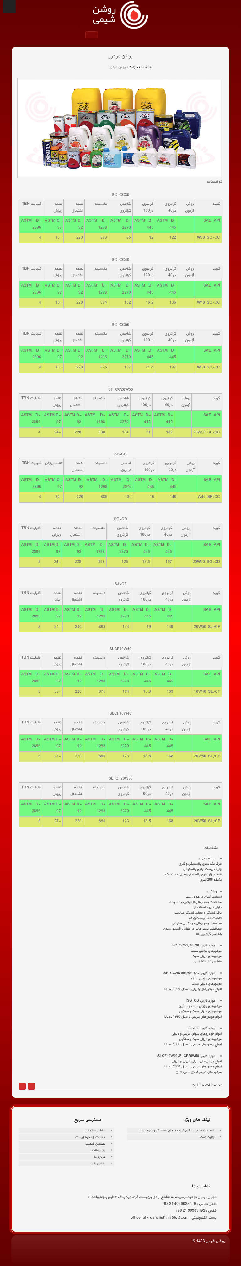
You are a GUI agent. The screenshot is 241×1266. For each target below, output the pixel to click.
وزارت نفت (207, 1137)
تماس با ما (97, 1163)
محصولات (135, 67)
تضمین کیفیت (95, 1144)
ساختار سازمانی (94, 1130)
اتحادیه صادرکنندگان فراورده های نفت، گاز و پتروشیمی (176, 1130)
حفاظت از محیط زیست (90, 1137)
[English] (94, 35)
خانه (148, 67)
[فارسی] (88, 35)
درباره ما (99, 1157)
